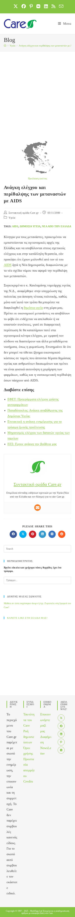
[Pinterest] (61, 742)
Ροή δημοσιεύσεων (28, 736)
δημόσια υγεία (30, 226)
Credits (28, 781)
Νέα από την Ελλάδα (56, 226)
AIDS (15, 226)
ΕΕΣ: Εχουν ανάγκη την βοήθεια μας (32, 444)
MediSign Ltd (36, 911)
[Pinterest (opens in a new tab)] (31, 6)
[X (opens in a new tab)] (16, 6)
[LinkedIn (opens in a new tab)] (46, 6)
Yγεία (12, 217)
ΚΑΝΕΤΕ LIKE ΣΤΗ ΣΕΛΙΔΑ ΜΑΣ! (27, 618)
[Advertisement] (37, 91)
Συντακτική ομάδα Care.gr (24, 212)
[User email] (37, 507)
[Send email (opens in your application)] (60, 6)
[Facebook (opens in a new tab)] (24, 6)
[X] (61, 717)
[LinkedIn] (61, 734)
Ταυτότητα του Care (28, 719)
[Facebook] (61, 726)
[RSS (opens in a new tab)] (53, 6)
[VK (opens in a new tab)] (38, 6)
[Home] (5, 45)
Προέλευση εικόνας (37, 178)
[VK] (61, 750)
